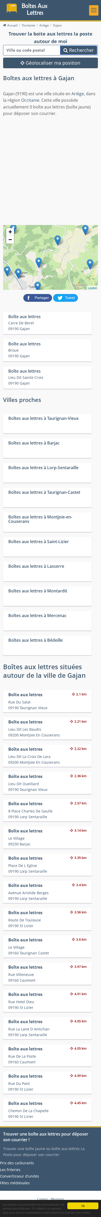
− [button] (10, 239)
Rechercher (81, 50)
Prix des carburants (17, 1162)
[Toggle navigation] (93, 10)
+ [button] (10, 232)
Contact (42, 1199)
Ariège (77, 94)
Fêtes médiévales (15, 1182)
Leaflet (92, 288)
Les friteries (10, 1169)
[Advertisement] (50, 170)
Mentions (57, 1199)
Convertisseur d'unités (19, 1176)
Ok (83, 1206)
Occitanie (30, 100)
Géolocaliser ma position (52, 63)
